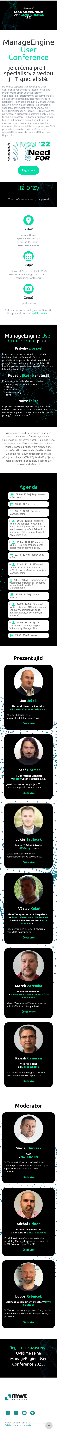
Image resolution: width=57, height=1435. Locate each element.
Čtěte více (29, 723)
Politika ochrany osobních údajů (18, 1425)
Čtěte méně (28, 1011)
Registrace (28, 170)
